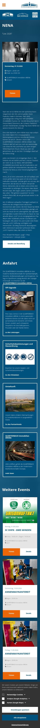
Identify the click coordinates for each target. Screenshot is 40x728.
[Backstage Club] (22, 15)
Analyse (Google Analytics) (17, 699)
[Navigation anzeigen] (4, 5)
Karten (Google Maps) (15, 703)
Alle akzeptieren (20, 718)
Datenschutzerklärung (20, 725)
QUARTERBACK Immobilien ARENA (18, 283)
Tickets (12, 93)
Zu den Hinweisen (12, 375)
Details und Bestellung (16, 244)
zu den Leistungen (12, 332)
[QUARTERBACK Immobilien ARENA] (7, 15)
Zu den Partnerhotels (13, 424)
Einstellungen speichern (20, 710)
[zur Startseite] (29, 5)
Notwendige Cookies (15, 695)
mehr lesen (9, 473)
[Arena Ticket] (35, 15)
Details (28, 551)
